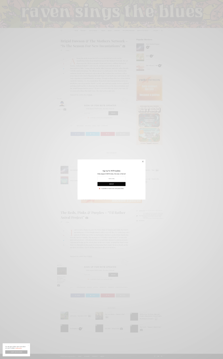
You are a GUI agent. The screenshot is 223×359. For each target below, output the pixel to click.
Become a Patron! (120, 174)
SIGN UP (111, 184)
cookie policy (18, 348)
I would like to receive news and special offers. (112, 188)
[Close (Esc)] (143, 162)
